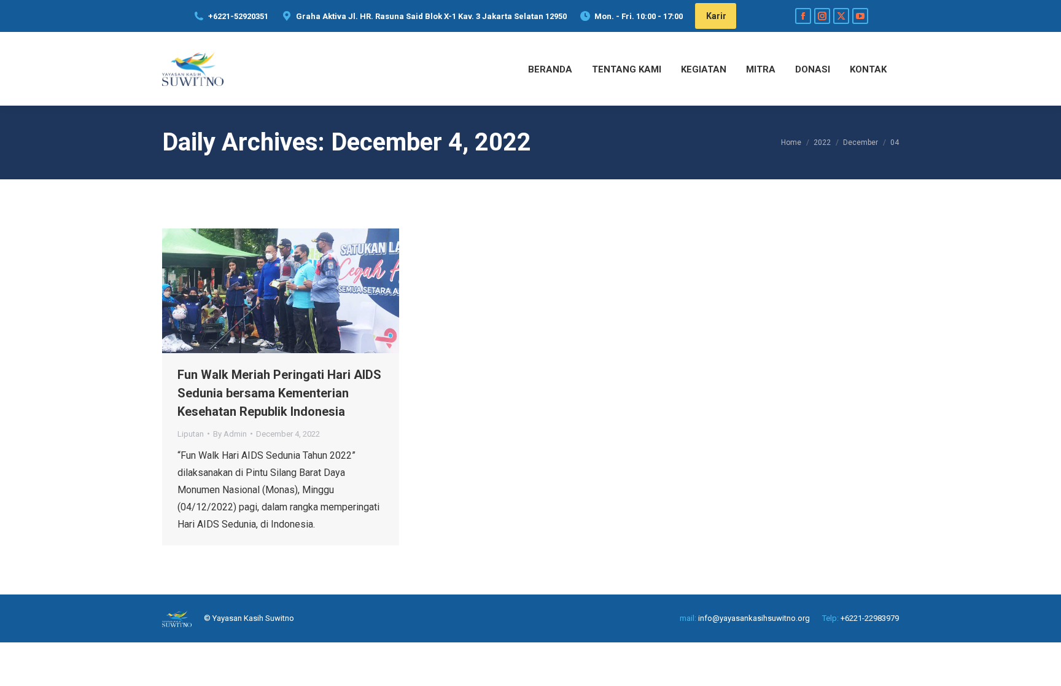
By (230, 433)
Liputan (190, 433)
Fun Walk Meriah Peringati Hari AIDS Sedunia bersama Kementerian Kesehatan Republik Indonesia (279, 393)
